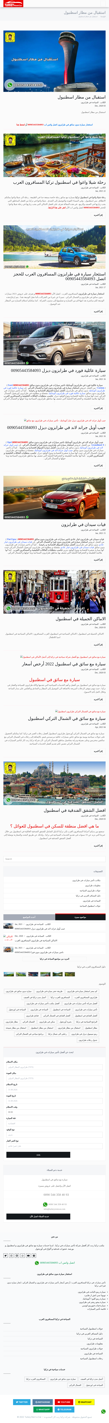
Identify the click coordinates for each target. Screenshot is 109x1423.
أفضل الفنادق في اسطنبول (86, 1016)
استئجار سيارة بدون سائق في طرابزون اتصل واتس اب (68, 125)
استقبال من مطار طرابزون (69, 1028)
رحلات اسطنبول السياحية (91, 1358)
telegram (65, 1409)
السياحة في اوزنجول (17, 1010)
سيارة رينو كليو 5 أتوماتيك (94, 1299)
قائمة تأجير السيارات (96, 1309)
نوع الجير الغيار (12, 1141)
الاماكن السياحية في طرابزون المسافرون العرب (36, 940)
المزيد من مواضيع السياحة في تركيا (54, 959)
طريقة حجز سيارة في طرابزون (49, 991)
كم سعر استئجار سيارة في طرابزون (82, 991)
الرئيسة (103, 17)
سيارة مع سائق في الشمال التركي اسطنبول (67, 718)
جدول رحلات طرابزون (88, 1040)
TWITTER (23, 1402)
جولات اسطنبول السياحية (90, 906)
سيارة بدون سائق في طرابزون (19, 991)
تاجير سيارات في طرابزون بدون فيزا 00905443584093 (39, 952)
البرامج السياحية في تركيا (86, 1022)
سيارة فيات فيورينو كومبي (94, 1305)
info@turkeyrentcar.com (54, 1209)
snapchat (86, 1402)
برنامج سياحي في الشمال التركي (30, 1034)
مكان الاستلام (12, 1062)
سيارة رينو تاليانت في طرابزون (92, 1292)
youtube (65, 1402)
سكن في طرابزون (47, 1022)
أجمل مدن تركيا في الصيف (35, 997)
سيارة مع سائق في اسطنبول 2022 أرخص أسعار (64, 664)
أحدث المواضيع (29, 917)
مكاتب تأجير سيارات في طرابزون (86, 880)
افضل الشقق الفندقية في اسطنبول (75, 810)
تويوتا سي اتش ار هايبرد (95, 1295)
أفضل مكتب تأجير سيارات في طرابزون (43, 1003)
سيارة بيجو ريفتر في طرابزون (92, 1302)
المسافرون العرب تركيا (60, 997)
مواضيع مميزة (80, 917)
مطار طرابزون (12, 1022)
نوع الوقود (10, 1130)
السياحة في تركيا (95, 1339)
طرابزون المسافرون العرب (86, 997)
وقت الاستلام (11, 1107)
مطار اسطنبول (91, 1028)
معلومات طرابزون (92, 885)
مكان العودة (11, 1073)
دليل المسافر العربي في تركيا (88, 896)
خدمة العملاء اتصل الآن (39, 1216)
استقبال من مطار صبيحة (16, 1028)
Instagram (43, 1402)
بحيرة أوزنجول (66, 1022)
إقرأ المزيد (98, 215)
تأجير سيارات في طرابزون (86, 1010)
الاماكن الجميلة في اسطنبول (81, 618)
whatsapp (44, 1409)
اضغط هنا (21, 125)
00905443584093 (35, 125)
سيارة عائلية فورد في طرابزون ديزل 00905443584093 (58, 370)
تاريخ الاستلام (11, 1084)
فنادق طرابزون (32, 1016)
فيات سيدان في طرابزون (83, 524)
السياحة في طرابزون (89, 102)
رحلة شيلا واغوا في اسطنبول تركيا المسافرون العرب (59, 182)
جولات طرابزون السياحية (90, 891)
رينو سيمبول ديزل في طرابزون (84, 1034)
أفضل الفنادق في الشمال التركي (56, 1016)
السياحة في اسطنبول (61, 1010)
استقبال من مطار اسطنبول (42, 1028)
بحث (38, 1155)
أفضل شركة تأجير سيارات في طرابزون (80, 1003)
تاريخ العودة (11, 1096)
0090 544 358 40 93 (56, 1194)
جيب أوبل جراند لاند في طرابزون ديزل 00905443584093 (56, 427)
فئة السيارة (11, 1118)
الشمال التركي (29, 1022)
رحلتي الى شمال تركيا (57, 1034)
